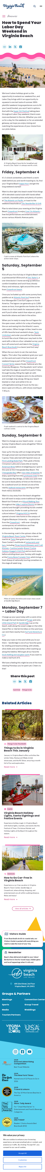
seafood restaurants (17, 487)
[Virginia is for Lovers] (13, 1028)
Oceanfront (13, 211)
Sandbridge (24, 623)
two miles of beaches (31, 472)
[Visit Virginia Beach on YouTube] (29, 1052)
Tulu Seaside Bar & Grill (31, 203)
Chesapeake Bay (9, 472)
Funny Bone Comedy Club (18, 557)
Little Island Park (9, 623)
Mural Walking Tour (31, 501)
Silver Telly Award (22, 1102)
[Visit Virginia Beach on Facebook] (23, 1052)
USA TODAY (19, 1119)
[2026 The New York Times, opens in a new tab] (7, 1078)
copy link (4, 47)
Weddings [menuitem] (30, 1009)
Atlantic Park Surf (21, 297)
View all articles (21, 908)
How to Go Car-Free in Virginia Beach (18, 879)
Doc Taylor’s (33, 277)
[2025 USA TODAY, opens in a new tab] (7, 1122)
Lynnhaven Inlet (30, 475)
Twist (13, 539)
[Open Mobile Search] (34, 6)
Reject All (22, 1167)
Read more (9, 766)
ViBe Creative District (25, 504)
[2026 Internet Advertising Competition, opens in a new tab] (7, 1064)
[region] (22, 1151)
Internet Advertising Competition (24, 1062)
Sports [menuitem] (5, 1004)
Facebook (20, 47)
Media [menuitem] (5, 1009)
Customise (22, 1160)
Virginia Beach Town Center (14, 536)
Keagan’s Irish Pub (17, 551)
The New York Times (23, 1074)
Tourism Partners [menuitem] (11, 1014)
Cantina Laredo (16, 548)
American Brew (8, 466)
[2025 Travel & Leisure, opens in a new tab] (7, 1092)
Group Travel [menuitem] (31, 1004)
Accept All (22, 1153)
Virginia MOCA (23, 513)
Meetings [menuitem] (7, 999)
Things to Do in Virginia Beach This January (19, 749)
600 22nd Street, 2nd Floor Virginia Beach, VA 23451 (24, 985)
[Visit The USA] (32, 1028)
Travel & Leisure (22, 1088)
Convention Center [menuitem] (34, 999)
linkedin (10, 47)
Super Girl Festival (21, 111)
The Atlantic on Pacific (13, 200)
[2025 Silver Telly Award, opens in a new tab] (7, 1107)
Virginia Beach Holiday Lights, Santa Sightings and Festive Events (22, 816)
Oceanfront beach (14, 289)
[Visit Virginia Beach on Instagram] (15, 1052)
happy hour (24, 183)
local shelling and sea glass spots (16, 654)
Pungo (29, 620)
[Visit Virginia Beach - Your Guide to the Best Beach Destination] (13, 6)
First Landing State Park (12, 461)
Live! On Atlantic (32, 211)
